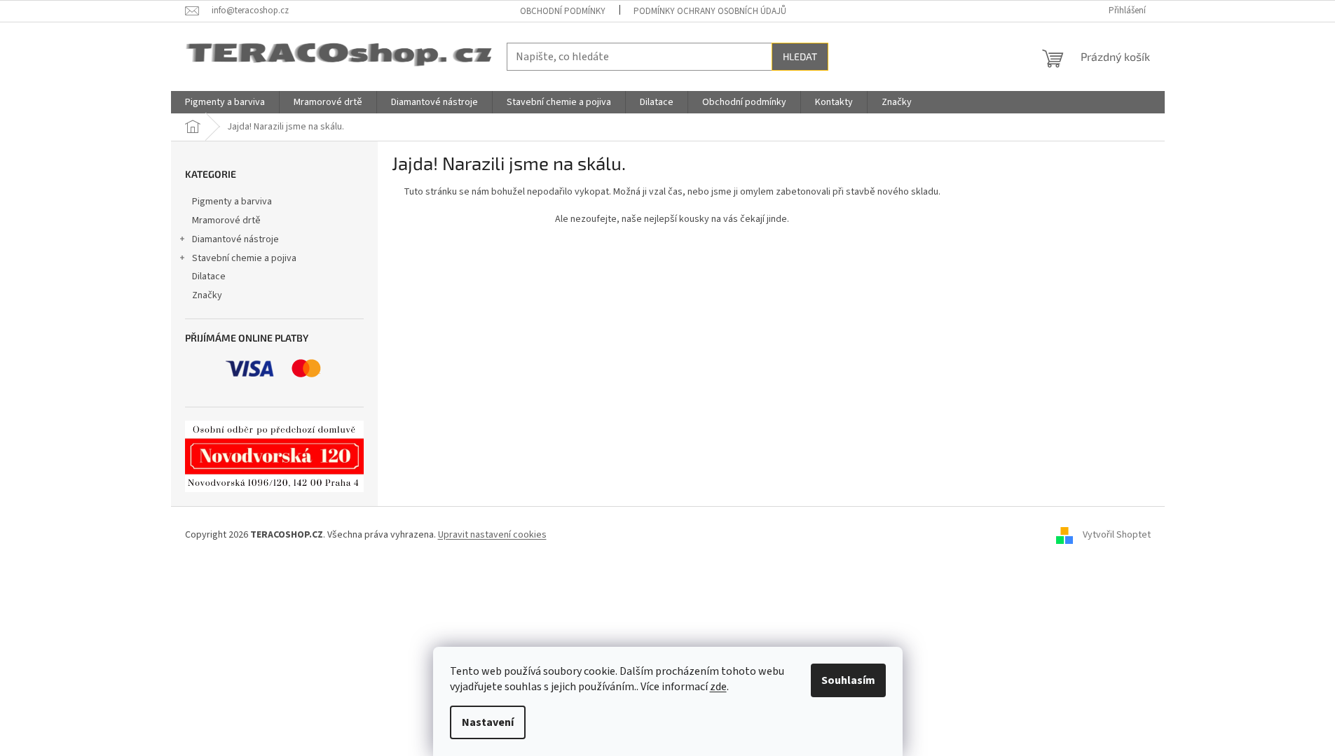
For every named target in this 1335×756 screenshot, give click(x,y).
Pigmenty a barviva (232, 202)
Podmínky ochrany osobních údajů (710, 11)
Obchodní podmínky (562, 11)
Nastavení (488, 722)
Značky (207, 295)
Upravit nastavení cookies (492, 535)
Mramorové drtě (226, 220)
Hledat (800, 56)
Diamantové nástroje (235, 239)
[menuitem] (225, 102)
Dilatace (209, 277)
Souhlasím (848, 680)
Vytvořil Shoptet (1117, 535)
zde (718, 686)
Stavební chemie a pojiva (244, 258)
